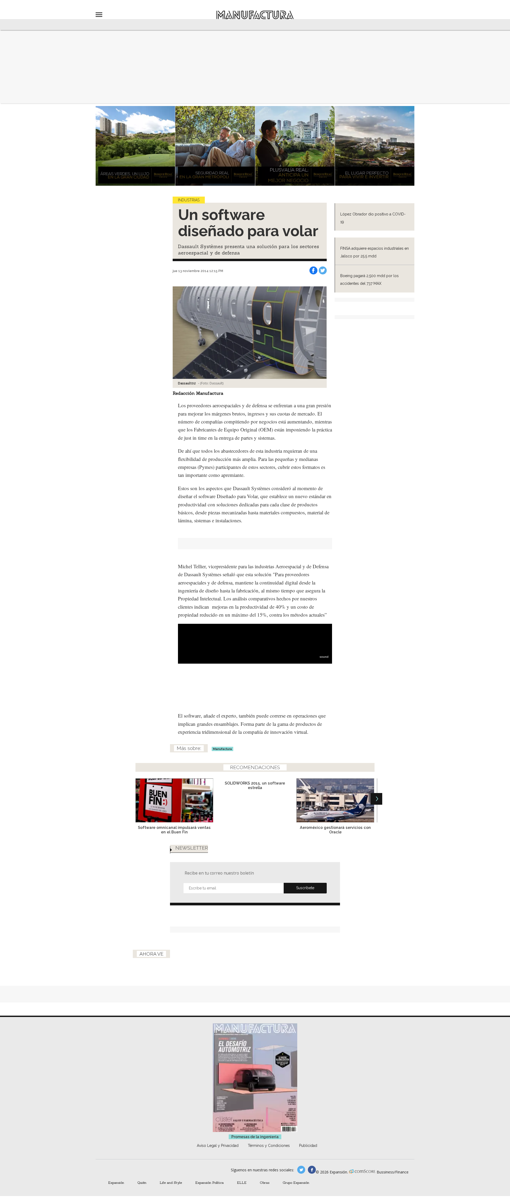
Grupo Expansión (296, 1182)
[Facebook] (313, 270)
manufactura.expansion (312, 1170)
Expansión (116, 1182)
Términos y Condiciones (269, 1145)
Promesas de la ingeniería (255, 1137)
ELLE (241, 1182)
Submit (305, 888)
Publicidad (308, 1145)
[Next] (376, 799)
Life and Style (171, 1182)
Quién (141, 1182)
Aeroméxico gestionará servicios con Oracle (335, 829)
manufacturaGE (301, 1170)
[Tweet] (323, 270)
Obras (264, 1182)
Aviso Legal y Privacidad (218, 1145)
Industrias (188, 200)
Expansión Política (209, 1182)
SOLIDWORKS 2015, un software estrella (255, 785)
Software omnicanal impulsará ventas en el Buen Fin (174, 829)
